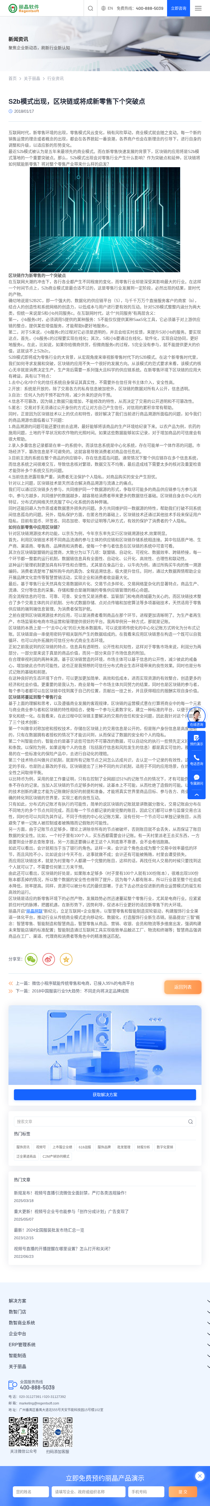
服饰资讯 (23, 1147)
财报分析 (143, 1147)
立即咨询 (178, 8)
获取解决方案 (105, 1094)
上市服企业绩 (62, 1147)
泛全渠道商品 (26, 1157)
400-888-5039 (37, 1387)
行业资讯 (55, 78)
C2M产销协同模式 (56, 1157)
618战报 (85, 1147)
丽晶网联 (34, 911)
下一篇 (72, 991)
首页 (12, 78)
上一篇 (75, 983)
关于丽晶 (32, 78)
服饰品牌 (104, 1147)
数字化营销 (165, 1147)
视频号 (41, 1147)
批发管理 (123, 1147)
